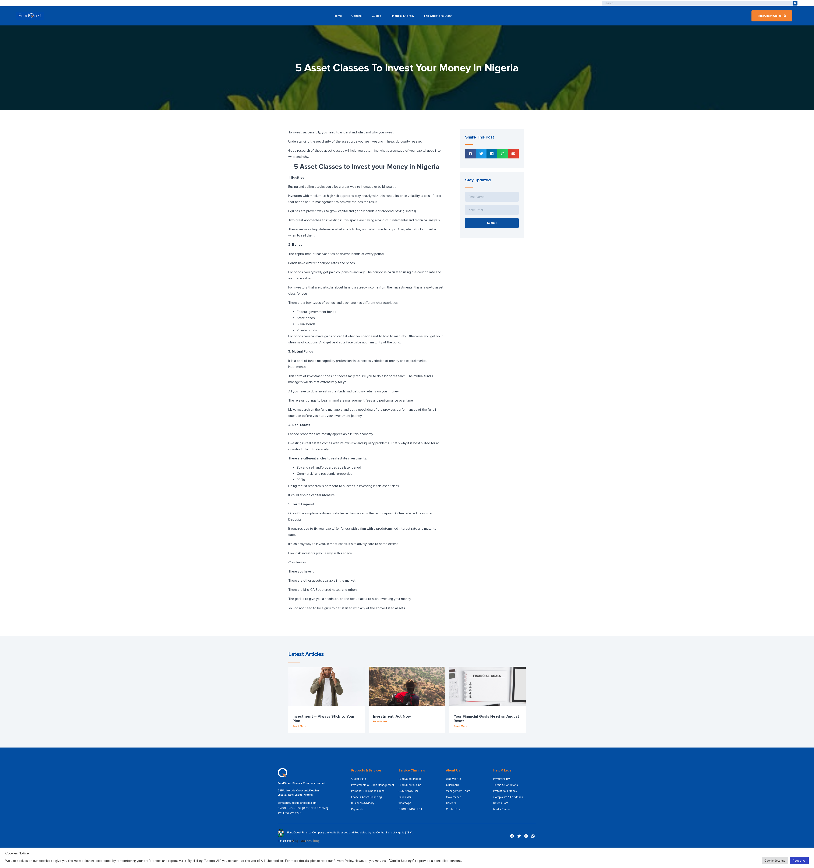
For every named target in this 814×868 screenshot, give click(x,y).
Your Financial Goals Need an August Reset (486, 718)
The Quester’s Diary (438, 16)
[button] (771, 15)
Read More (299, 726)
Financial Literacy (402, 16)
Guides (376, 16)
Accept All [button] (799, 860)
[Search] (795, 3)
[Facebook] (512, 836)
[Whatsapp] (533, 836)
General (356, 16)
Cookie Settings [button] (774, 860)
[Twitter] (519, 836)
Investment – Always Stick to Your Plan (323, 718)
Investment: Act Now (392, 716)
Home (338, 16)
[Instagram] (526, 836)
